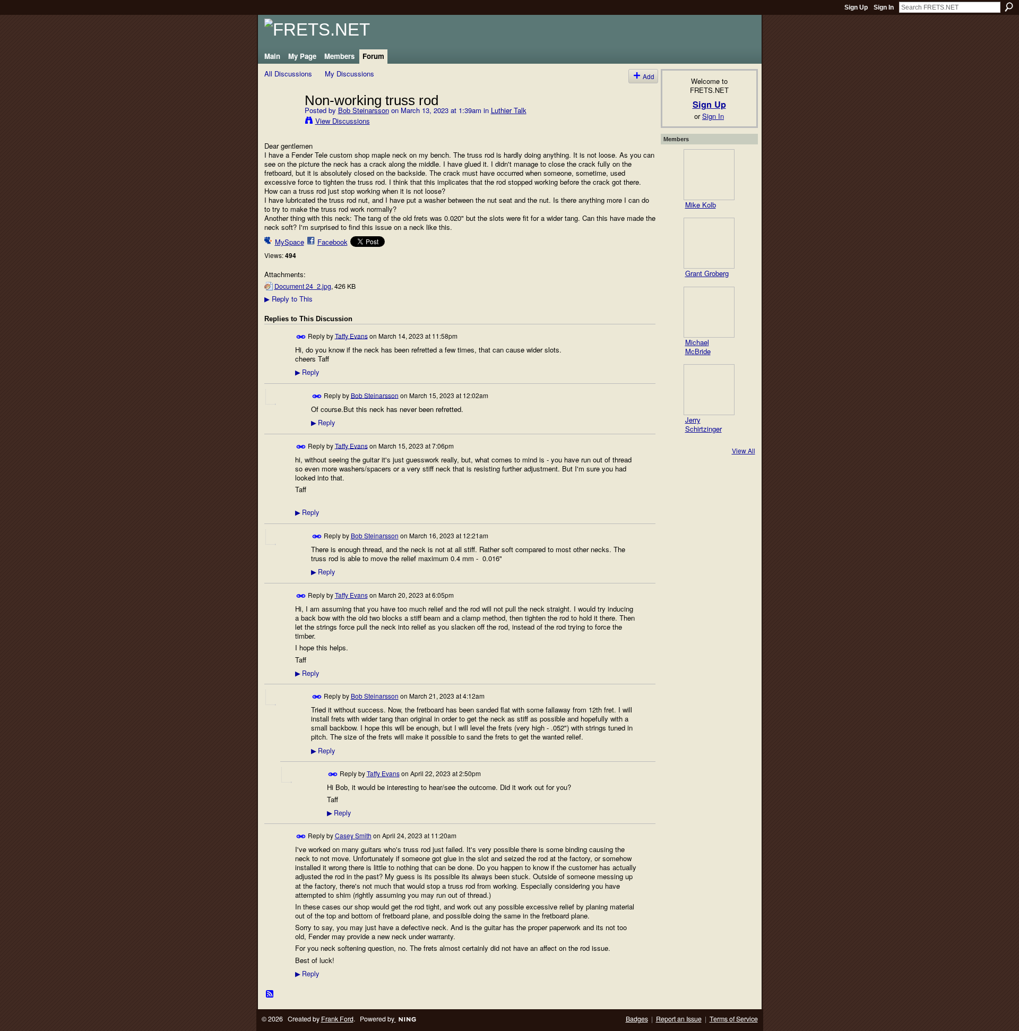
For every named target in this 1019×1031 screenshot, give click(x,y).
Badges (637, 1019)
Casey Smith (353, 835)
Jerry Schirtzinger (703, 424)
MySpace (289, 242)
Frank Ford (337, 1019)
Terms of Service (734, 1019)
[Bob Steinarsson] (281, 122)
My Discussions (349, 73)
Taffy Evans (351, 335)
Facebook (332, 242)
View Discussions (342, 121)
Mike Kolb (700, 205)
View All (743, 450)
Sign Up (856, 7)
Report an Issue (679, 1019)
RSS (270, 994)
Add (648, 76)
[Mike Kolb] (709, 174)
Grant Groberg (707, 273)
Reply (307, 372)
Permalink (301, 337)
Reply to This (288, 299)
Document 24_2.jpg (302, 286)
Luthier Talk (508, 110)
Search (1009, 7)
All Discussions (288, 73)
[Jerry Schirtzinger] (709, 389)
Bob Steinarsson (363, 110)
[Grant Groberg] (709, 243)
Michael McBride (698, 346)
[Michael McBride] (709, 312)
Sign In (884, 7)
